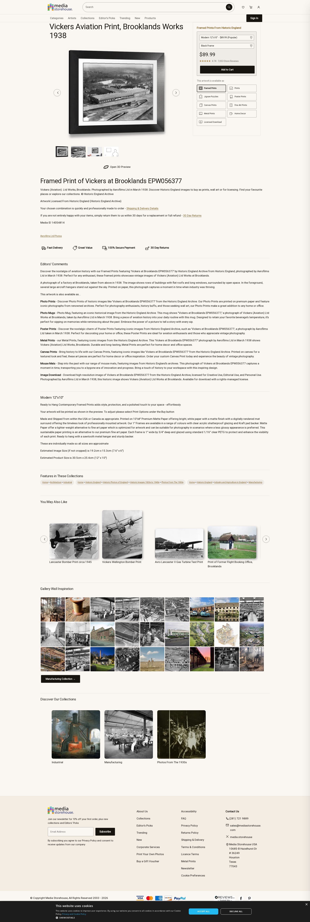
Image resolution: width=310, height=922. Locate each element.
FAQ (183, 818)
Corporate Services (148, 847)
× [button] (306, 904)
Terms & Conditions (193, 847)
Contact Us (232, 811)
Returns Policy (189, 832)
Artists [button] (72, 18)
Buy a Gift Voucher (148, 861)
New (137, 18)
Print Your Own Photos (150, 854)
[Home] (62, 7)
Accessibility (188, 811)
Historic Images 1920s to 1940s (144, 482)
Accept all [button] (203, 911)
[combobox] (155, 7)
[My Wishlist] (243, 7)
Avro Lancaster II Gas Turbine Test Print (179, 562)
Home (45, 482)
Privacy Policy (189, 825)
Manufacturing (255, 482)
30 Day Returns (192, 215)
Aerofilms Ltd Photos (51, 236)
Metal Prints (188, 861)
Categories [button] (56, 18)
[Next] (176, 92)
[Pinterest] (249, 900)
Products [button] (150, 18)
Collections (87, 18)
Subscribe (105, 831)
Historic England (93, 482)
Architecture (55, 482)
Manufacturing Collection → (60, 678)
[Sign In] (258, 7)
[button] (120, 918)
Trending (125, 18)
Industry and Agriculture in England (230, 482)
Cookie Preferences (193, 875)
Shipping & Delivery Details (142, 208)
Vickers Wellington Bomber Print (121, 562)
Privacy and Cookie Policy (74, 914)
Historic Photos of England (115, 482)
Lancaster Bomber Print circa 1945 (70, 562)
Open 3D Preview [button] (120, 166)
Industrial (67, 482)
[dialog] (155, 911)
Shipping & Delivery (192, 839)
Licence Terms (190, 854)
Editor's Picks (107, 18)
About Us (142, 811)
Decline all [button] (236, 911)
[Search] (229, 7)
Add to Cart (227, 69)
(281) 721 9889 (238, 818)
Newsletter (187, 868)
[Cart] (250, 7)
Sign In (254, 18)
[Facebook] (241, 900)
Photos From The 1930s (172, 482)
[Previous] (57, 92)
